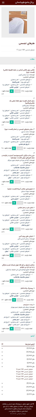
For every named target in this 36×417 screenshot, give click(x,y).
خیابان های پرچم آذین (26, 236)
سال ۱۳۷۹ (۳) (30, 387)
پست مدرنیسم (28, 304)
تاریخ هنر (6, 142)
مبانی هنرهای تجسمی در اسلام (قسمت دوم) (19, 129)
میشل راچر (26, 307)
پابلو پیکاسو (25, 105)
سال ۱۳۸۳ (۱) (30, 359)
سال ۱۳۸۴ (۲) (30, 356)
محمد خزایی (25, 210)
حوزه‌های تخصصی (25, 79)
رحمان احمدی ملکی (23, 239)
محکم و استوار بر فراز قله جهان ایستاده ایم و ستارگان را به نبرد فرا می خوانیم (18, 266)
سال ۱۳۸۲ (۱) (30, 363)
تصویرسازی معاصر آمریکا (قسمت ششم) (20, 189)
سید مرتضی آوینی (24, 75)
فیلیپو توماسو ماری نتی (22, 270)
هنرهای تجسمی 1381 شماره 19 (24, 369)
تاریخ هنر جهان (25, 173)
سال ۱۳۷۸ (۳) (30, 391)
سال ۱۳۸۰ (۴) (30, 383)
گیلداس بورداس (24, 160)
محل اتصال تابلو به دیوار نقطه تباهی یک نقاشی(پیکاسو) (21, 102)
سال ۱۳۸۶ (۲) (30, 348)
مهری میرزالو (11, 160)
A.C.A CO (13, 414)
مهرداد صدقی (25, 191)
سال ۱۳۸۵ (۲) (30, 352)
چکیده (17, 91)
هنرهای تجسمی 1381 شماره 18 (24, 372)
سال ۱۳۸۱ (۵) (30, 366)
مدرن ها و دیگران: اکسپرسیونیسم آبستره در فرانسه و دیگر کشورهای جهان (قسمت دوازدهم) (18, 156)
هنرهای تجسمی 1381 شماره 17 (24, 374)
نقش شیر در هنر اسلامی (25, 207)
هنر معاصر (16, 178)
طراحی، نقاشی (14, 118)
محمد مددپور (25, 132)
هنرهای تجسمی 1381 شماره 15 (24, 379)
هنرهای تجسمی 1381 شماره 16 (24, 377)
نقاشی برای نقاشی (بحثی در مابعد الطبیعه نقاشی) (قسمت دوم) (18, 71)
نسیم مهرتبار (14, 307)
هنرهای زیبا (6, 85)
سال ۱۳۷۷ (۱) (30, 394)
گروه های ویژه (25, 82)
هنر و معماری (14, 79)
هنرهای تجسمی (26, 43)
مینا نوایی (8, 270)
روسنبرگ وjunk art (27, 288)
